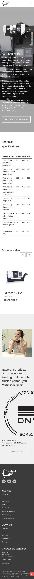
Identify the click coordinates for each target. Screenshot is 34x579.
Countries (5, 528)
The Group (5, 494)
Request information (16, 119)
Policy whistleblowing (8, 518)
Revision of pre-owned (8, 511)
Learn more (10, 300)
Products (4, 504)
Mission (4, 498)
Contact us (17, 452)
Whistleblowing (6, 514)
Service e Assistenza (8, 556)
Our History (5, 501)
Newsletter (5, 535)
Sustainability (6, 508)
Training (4, 542)
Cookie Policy (13, 571)
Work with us (6, 538)
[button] (23, 254)
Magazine (5, 532)
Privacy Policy (5, 571)
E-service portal (6, 559)
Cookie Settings (21, 571)
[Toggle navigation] (30, 3)
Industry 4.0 (5, 563)
